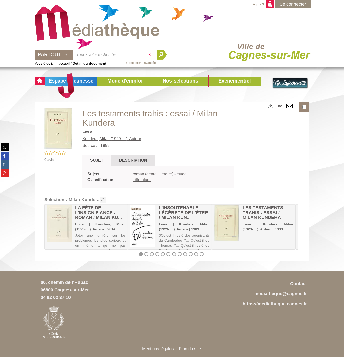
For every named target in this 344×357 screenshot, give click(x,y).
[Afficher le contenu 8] (180, 254)
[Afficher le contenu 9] (185, 254)
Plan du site (190, 348)
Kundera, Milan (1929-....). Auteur (111, 138)
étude (182, 174)
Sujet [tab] (97, 160)
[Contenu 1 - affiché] (141, 254)
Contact (298, 283)
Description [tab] (133, 160)
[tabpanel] (158, 177)
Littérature (142, 180)
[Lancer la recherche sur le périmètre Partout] (164, 55)
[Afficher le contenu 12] (202, 254)
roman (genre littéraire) (153, 174)
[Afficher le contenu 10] (191, 254)
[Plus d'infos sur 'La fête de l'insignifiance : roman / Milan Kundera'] (59, 223)
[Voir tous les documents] (103, 200)
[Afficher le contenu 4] (157, 254)
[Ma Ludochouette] (97, 23)
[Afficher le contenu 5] (163, 254)
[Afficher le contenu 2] (146, 254)
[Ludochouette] (290, 83)
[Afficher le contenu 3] (152, 254)
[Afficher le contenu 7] (174, 254)
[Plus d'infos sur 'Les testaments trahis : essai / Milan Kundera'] (226, 223)
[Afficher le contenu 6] (168, 254)
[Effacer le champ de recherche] (150, 55)
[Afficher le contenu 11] (196, 254)
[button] (125, 81)
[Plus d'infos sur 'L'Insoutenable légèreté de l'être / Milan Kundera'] (142, 226)
